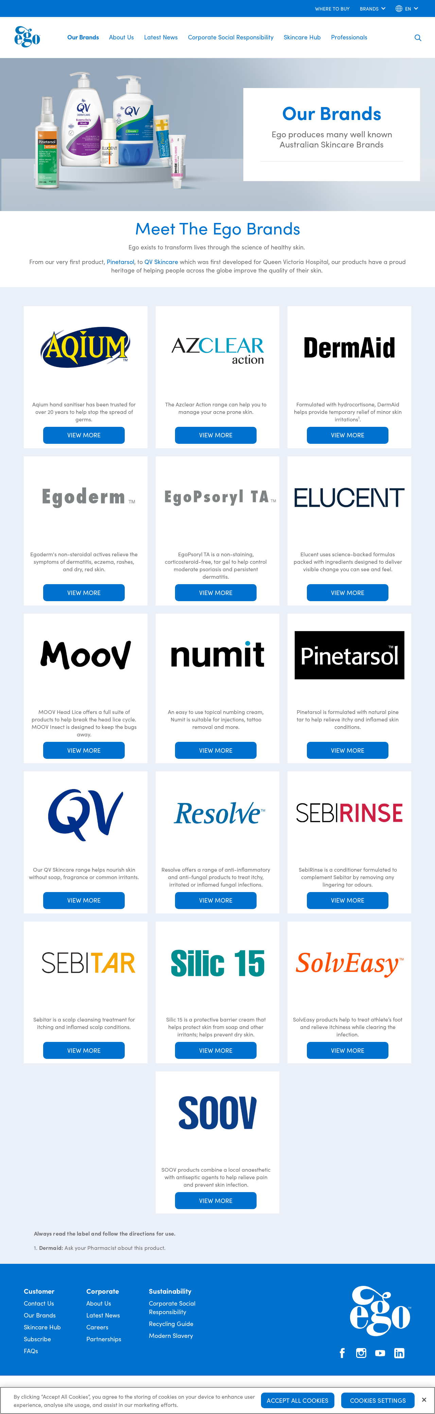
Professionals (349, 37)
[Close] (424, 1399)
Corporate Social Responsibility (231, 37)
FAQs (31, 1350)
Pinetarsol (120, 261)
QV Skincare (161, 261)
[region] (217, 1400)
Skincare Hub (302, 37)
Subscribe (37, 1338)
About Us (121, 37)
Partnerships (103, 1338)
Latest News (161, 37)
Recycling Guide (171, 1323)
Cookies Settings (378, 1400)
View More (84, 435)
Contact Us (39, 1303)
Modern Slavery (171, 1335)
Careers (97, 1327)
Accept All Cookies (297, 1400)
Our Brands (83, 37)
